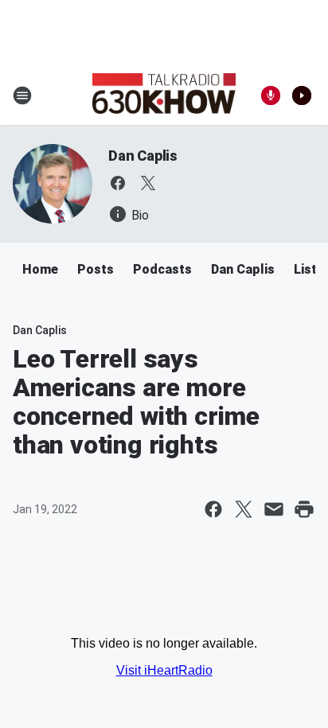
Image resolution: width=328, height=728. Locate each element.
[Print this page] (304, 509)
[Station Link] (164, 95)
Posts (95, 269)
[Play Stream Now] (301, 95)
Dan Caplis (143, 155)
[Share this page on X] (243, 509)
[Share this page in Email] (274, 509)
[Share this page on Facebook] (213, 509)
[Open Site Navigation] (22, 95)
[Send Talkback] (270, 95)
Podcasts (162, 269)
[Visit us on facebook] (117, 183)
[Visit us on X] (148, 183)
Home (40, 269)
